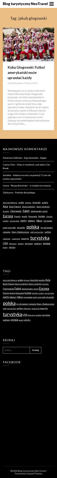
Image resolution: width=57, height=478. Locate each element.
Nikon (39, 220)
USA (5, 243)
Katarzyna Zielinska (12, 157)
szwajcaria (16, 239)
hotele (41, 216)
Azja (5, 206)
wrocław (29, 243)
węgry (5, 247)
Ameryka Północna (10, 203)
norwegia (48, 221)
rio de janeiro (47, 227)
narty (23, 220)
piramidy (21, 227)
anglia (21, 202)
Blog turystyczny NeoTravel (25, 4)
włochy (12, 247)
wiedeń (21, 244)
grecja (24, 216)
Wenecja (12, 244)
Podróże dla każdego (25, 192)
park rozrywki (9, 227)
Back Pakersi (15, 206)
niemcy (31, 220)
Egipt (26, 211)
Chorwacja (15, 211)
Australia (36, 202)
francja (17, 216)
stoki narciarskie (36, 232)
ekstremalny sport (39, 211)
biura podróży (28, 206)
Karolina (7, 175)
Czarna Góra (9, 164)
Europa (8, 216)
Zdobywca (8, 192)
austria (45, 202)
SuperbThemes (34, 473)
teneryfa (25, 238)
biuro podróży (43, 206)
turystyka (39, 237)
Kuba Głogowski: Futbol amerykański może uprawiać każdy (26, 72)
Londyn (6, 221)
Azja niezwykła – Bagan (35, 157)
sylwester (7, 239)
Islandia (49, 216)
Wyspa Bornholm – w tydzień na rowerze (31, 185)
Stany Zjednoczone (20, 232)
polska (32, 226)
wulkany (38, 243)
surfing (48, 232)
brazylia (6, 211)
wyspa (46, 243)
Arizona (28, 203)
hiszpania (32, 216)
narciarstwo (14, 221)
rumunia (6, 232)
